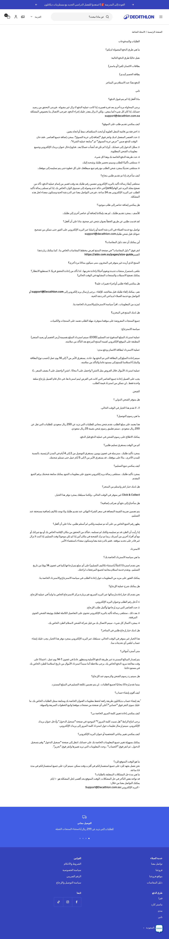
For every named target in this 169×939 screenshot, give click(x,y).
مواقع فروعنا (155, 876)
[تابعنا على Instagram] (67, 902)
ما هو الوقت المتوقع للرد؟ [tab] (126, 761)
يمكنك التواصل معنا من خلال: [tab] (125, 783)
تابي (160, 917)
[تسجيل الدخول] (15, 16)
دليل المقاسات (154, 882)
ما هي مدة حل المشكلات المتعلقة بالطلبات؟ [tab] (117, 774)
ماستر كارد (156, 904)
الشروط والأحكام (72, 863)
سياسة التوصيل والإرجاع (68, 882)
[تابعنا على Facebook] (76, 902)
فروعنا (159, 870)
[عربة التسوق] (8, 16)
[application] (159, 929)
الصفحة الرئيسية (155, 31)
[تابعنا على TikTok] (58, 902)
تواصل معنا (156, 863)
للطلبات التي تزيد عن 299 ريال (97, 829)
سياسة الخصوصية (72, 870)
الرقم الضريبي (74, 876)
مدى (160, 910)
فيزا (160, 898)
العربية (38, 16)
